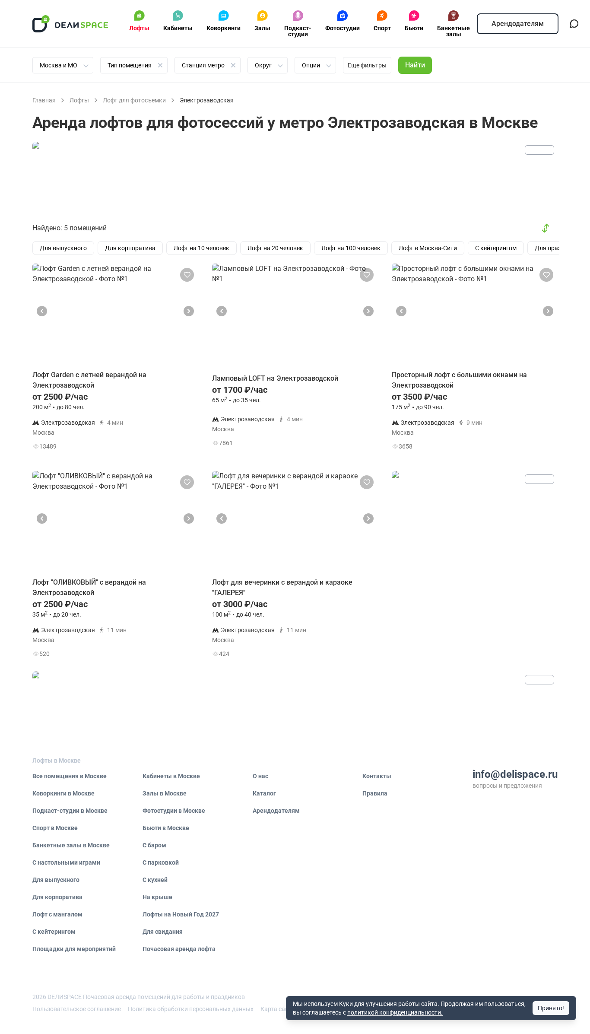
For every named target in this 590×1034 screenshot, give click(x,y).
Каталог (264, 793)
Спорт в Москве (55, 827)
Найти (415, 65)
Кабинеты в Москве (171, 776)
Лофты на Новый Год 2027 (181, 914)
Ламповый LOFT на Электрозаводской (275, 378)
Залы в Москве (165, 793)
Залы (262, 28)
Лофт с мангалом (57, 914)
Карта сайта (277, 1008)
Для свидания (163, 931)
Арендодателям (518, 23)
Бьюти (414, 28)
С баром (154, 845)
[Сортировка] (545, 228)
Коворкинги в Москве (63, 793)
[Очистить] (160, 65)
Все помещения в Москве (69, 776)
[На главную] (70, 23)
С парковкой (161, 862)
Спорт (382, 28)
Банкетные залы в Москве (71, 845)
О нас (260, 776)
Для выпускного (55, 879)
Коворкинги (223, 28)
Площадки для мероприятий (74, 948)
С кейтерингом (54, 931)
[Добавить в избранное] (187, 275)
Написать (168, 448)
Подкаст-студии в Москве (70, 810)
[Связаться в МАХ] (574, 23)
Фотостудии (342, 28)
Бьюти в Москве (166, 827)
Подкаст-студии (297, 31)
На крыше (157, 897)
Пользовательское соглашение (76, 1008)
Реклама (539, 150)
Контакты (376, 776)
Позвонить (168, 427)
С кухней (155, 879)
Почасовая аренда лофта (179, 948)
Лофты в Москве (56, 760)
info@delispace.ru (515, 774)
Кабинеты (178, 28)
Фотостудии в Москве (174, 810)
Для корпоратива (57, 897)
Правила (374, 793)
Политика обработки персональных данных (191, 1008)
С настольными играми (66, 862)
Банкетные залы (453, 31)
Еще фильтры (367, 65)
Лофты (139, 28)
